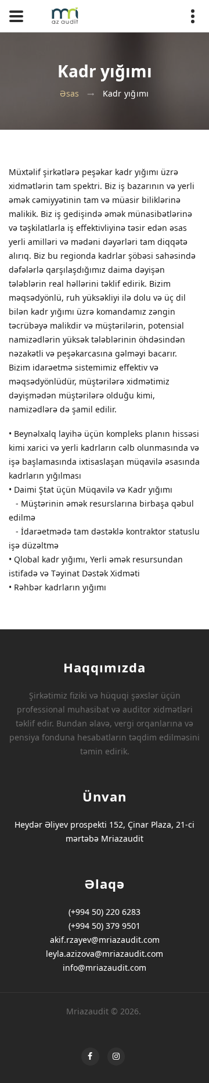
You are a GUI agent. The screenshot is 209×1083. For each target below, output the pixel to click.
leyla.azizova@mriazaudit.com (104, 953)
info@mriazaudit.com (104, 967)
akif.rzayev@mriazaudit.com (105, 939)
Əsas (69, 93)
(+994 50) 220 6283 (104, 911)
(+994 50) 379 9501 (104, 925)
